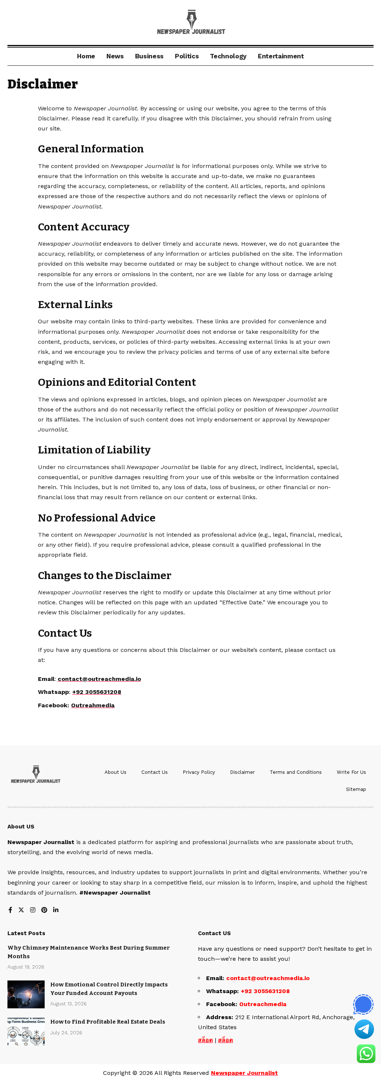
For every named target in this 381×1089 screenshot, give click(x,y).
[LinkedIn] (56, 910)
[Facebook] (10, 910)
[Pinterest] (44, 910)
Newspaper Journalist (244, 1072)
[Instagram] (32, 910)
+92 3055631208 (96, 691)
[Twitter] (21, 910)
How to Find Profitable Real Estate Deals (107, 1021)
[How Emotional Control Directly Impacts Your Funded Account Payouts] (26, 994)
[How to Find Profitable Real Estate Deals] (26, 1032)
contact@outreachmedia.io (268, 978)
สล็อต (205, 1040)
